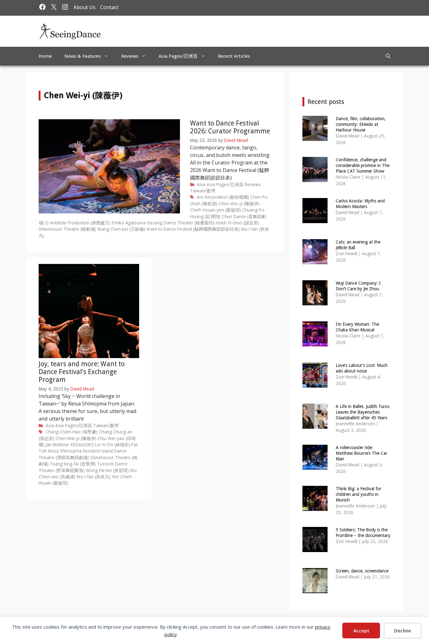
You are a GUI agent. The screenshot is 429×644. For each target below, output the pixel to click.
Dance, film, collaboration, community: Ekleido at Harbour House (361, 124)
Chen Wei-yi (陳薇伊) (239, 204)
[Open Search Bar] (388, 56)
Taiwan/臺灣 (202, 191)
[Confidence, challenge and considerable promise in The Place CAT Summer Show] (315, 177)
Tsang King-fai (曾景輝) (73, 464)
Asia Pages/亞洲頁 (178, 56)
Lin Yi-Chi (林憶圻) (112, 445)
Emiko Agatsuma (129, 223)
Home (45, 56)
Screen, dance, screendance (362, 570)
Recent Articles (234, 56)
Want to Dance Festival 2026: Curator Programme (230, 127)
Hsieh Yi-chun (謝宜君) (237, 223)
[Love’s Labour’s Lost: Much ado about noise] (315, 383)
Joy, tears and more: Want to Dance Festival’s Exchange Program (82, 372)
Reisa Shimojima (65, 451)
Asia (201, 184)
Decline (402, 630)
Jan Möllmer (57, 445)
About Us (84, 7)
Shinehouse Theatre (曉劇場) (67, 229)
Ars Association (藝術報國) (223, 197)
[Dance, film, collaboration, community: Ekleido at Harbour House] (315, 136)
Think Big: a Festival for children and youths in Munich (358, 494)
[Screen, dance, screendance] (315, 589)
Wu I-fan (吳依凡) (94, 477)
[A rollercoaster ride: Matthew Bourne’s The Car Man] (315, 465)
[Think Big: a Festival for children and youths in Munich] (315, 506)
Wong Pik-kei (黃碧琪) (107, 470)
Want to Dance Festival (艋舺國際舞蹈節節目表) (193, 229)
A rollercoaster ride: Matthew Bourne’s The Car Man (361, 453)
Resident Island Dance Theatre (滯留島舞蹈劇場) (83, 454)
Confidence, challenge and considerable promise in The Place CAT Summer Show (362, 165)
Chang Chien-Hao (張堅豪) (72, 432)
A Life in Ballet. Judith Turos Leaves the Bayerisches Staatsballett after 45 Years (362, 412)
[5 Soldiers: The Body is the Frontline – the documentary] (315, 547)
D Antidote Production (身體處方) (78, 223)
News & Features (82, 56)
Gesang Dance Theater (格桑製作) (181, 223)
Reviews (129, 56)
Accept (361, 630)
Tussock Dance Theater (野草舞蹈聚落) (83, 467)
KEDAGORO (82, 445)
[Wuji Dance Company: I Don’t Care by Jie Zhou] (315, 301)
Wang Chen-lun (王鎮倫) (121, 229)
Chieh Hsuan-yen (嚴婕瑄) (215, 210)
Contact (109, 7)
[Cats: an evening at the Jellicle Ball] (315, 260)
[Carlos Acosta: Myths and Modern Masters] (315, 219)
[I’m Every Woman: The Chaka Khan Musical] (315, 342)
